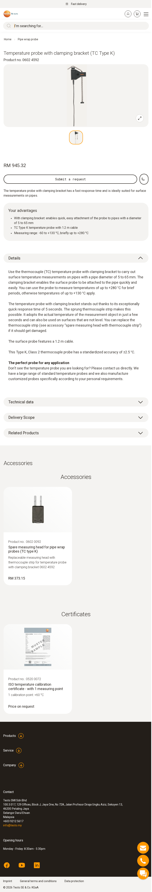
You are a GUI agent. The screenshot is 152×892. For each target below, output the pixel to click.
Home (7, 39)
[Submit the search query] (8, 25)
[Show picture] (76, 137)
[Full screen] (140, 118)
